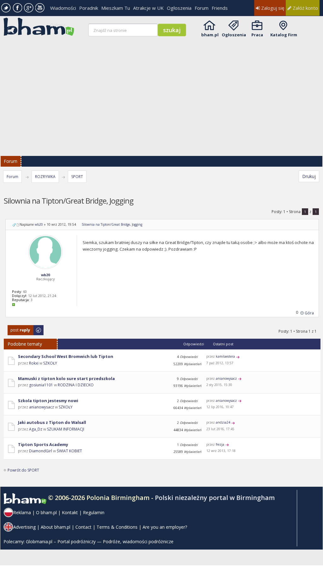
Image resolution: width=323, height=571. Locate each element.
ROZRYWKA (45, 176)
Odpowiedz (18, 328)
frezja (220, 444)
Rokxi (33, 363)
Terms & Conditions (117, 527)
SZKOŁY (50, 363)
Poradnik (88, 8)
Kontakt (70, 512)
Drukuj (309, 176)
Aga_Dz (35, 429)
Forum (201, 8)
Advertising (24, 527)
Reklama (22, 512)
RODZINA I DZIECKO (76, 385)
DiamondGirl (40, 451)
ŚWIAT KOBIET (69, 451)
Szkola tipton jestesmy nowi (48, 400)
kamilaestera (225, 356)
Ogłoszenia (179, 8)
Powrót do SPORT (23, 470)
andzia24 (223, 422)
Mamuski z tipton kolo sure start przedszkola (66, 378)
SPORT (77, 176)
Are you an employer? (165, 527)
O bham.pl (46, 512)
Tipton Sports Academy (43, 444)
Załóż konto (304, 8)
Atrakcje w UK (148, 8)
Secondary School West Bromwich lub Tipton (65, 356)
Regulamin (93, 512)
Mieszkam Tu (115, 8)
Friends (220, 8)
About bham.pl (55, 527)
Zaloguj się (272, 8)
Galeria (57, 24)
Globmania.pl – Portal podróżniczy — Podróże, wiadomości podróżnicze (99, 541)
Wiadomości (63, 8)
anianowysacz (226, 378)
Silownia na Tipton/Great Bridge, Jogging (112, 224)
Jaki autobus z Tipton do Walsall (52, 422)
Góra (309, 313)
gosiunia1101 (41, 385)
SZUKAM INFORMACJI (65, 429)
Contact (83, 527)
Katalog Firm (283, 35)
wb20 (39, 224)
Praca (257, 35)
